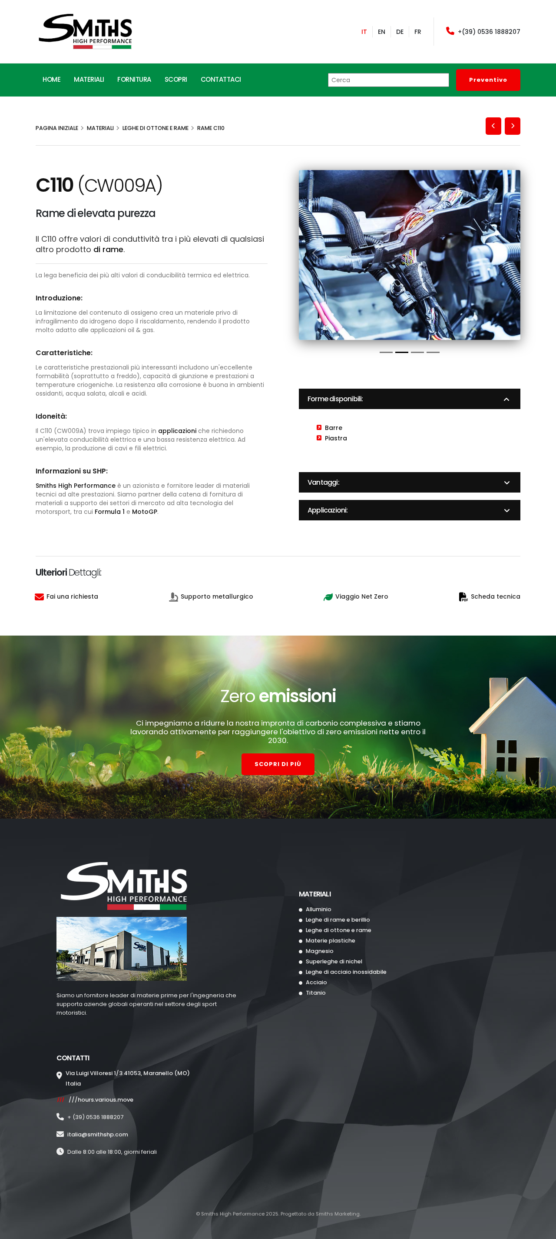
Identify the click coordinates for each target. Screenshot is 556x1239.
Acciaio (315, 982)
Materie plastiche (329, 940)
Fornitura (134, 79)
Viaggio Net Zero (361, 596)
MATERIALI (89, 79)
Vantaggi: (323, 482)
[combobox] (388, 80)
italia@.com (97, 1134)
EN (381, 31)
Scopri (176, 79)
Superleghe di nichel (333, 961)
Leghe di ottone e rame (155, 128)
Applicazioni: (328, 510)
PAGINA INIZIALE (57, 128)
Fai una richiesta (72, 596)
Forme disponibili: (335, 399)
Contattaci (221, 79)
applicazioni (177, 430)
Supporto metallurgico (217, 596)
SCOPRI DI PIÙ (278, 764)
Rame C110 (211, 128)
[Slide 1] (386, 352)
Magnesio (319, 951)
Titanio (315, 992)
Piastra (336, 438)
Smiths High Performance (76, 485)
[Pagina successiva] (512, 126)
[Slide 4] (433, 352)
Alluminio (317, 909)
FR (417, 31)
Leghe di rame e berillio (337, 919)
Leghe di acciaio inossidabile (345, 972)
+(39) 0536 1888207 (489, 31)
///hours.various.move (101, 1100)
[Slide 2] (401, 352)
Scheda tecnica (495, 596)
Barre (333, 427)
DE (400, 31)
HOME (51, 79)
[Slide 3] (417, 352)
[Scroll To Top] (541, 1229)
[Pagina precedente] (493, 126)
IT (364, 31)
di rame (108, 249)
